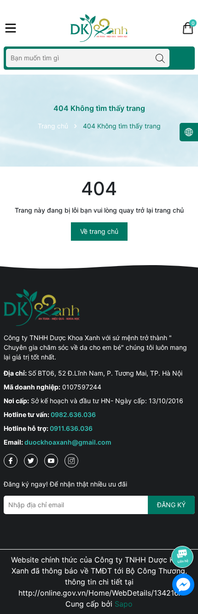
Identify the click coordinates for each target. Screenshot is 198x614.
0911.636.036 (71, 428)
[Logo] (99, 28)
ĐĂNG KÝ (171, 505)
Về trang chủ (99, 231)
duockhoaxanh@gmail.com (67, 442)
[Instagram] (71, 461)
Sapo (124, 603)
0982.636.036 (73, 414)
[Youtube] (51, 461)
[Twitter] (31, 461)
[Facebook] (10, 461)
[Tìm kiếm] (160, 58)
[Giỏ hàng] (188, 28)
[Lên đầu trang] (183, 531)
